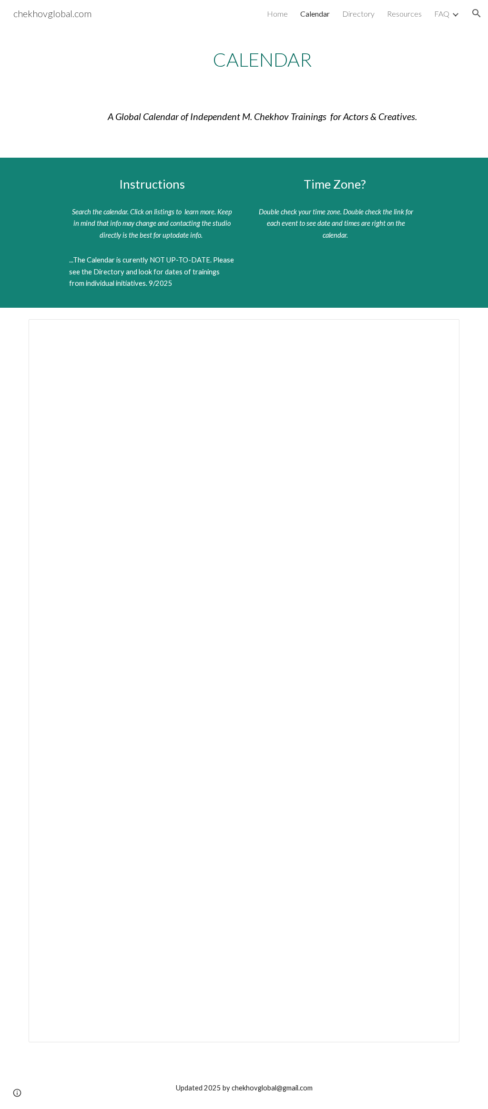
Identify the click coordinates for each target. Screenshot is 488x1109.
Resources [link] (404, 13)
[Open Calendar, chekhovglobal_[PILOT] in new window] (441, 331)
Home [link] (277, 13)
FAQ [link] (441, 13)
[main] (262, 59)
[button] (476, 13)
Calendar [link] (315, 13)
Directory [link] (358, 13)
